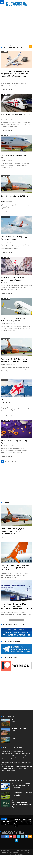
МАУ (16, 826)
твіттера (19, 755)
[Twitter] (7, 836)
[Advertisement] (16, 24)
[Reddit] (22, 836)
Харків (29, 819)
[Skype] (18, 836)
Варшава (9, 821)
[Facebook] (3, 836)
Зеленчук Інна (4, 405)
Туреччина (17, 824)
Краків (23, 824)
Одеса (10, 819)
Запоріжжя (17, 819)
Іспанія (24, 819)
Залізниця (5, 94)
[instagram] (26, 836)
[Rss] (30, 836)
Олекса (3, 78)
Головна (3, 45)
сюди (4, 775)
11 (12, 462)
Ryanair (29, 824)
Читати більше (6, 89)
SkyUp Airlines (18, 821)
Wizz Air (10, 824)
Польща (4, 824)
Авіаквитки (6, 135)
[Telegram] (16, 840)
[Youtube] (14, 836)
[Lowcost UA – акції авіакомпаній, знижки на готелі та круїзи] (16, 2)
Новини (4, 51)
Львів (29, 821)
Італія (3, 821)
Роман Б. (3, 282)
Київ (24, 821)
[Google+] (10, 836)
